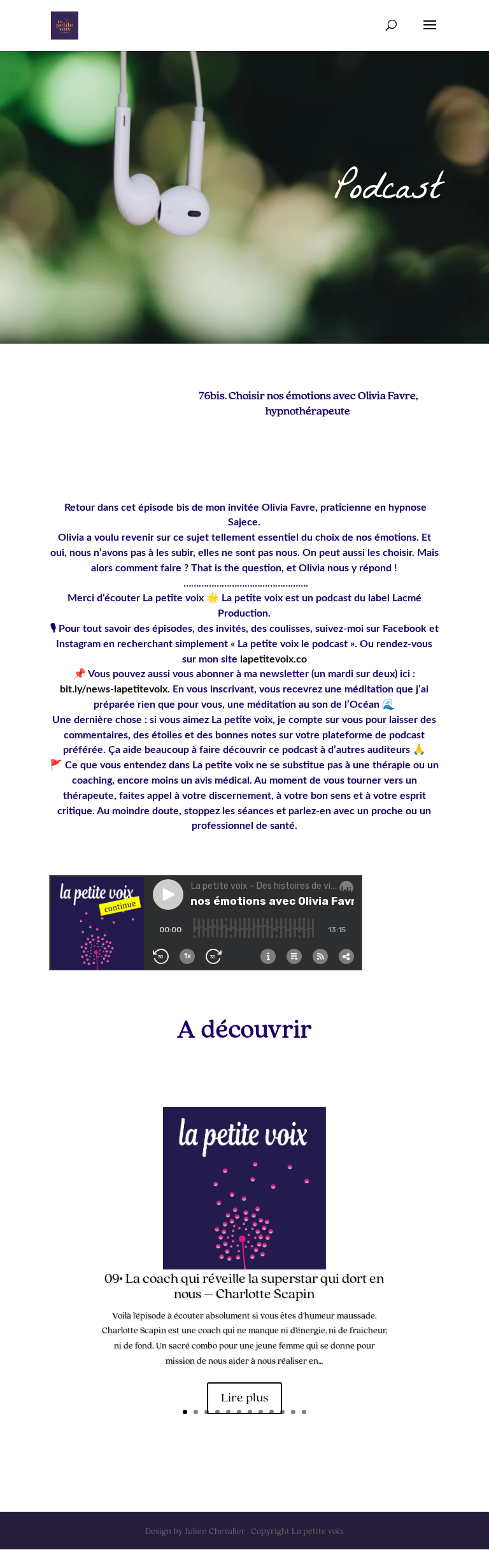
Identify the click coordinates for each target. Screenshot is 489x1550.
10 (282, 1412)
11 (293, 1412)
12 (304, 1412)
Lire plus (244, 1398)
